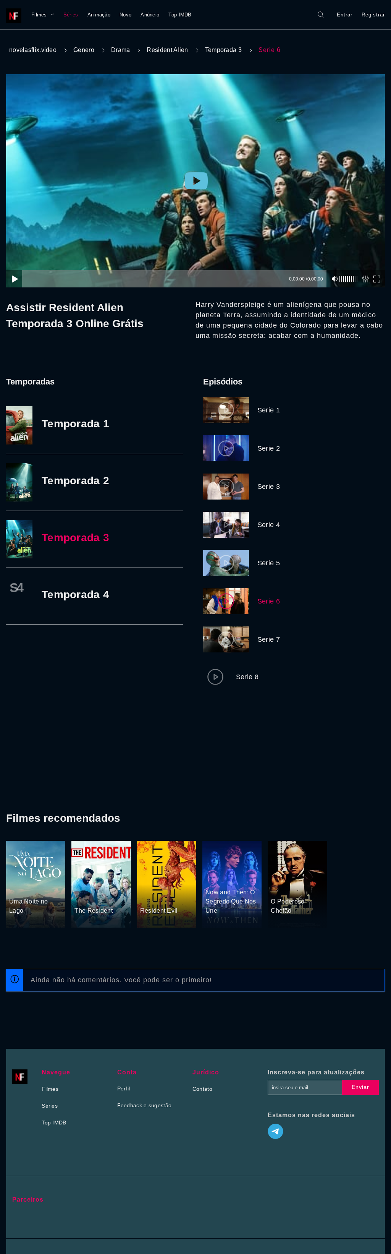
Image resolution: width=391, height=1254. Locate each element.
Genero (83, 50)
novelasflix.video (33, 50)
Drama (120, 50)
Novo (125, 15)
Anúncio (150, 15)
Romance (40, 887)
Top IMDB (179, 15)
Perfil (123, 1088)
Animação (98, 15)
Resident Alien (167, 50)
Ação (147, 896)
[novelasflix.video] (15, 14)
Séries (70, 15)
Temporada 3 (223, 50)
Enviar (360, 1087)
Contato (202, 1089)
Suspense (218, 878)
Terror (163, 896)
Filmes (39, 15)
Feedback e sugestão (144, 1105)
